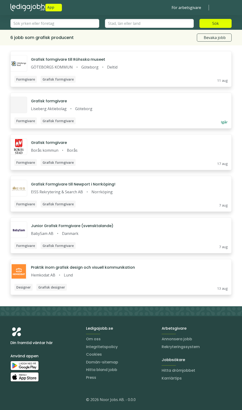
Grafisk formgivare (49, 101)
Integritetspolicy (102, 347)
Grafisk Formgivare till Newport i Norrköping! (73, 184)
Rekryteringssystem (181, 347)
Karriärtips (172, 378)
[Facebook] (33, 400)
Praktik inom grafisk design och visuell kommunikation (83, 267)
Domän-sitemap (102, 362)
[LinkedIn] (23, 400)
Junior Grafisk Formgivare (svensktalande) (72, 226)
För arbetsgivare (186, 7)
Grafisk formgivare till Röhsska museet (68, 59)
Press (91, 377)
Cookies (94, 354)
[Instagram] (14, 400)
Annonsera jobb (177, 339)
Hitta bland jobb (101, 369)
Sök (215, 23)
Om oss (93, 339)
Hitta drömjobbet (178, 370)
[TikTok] (42, 400)
